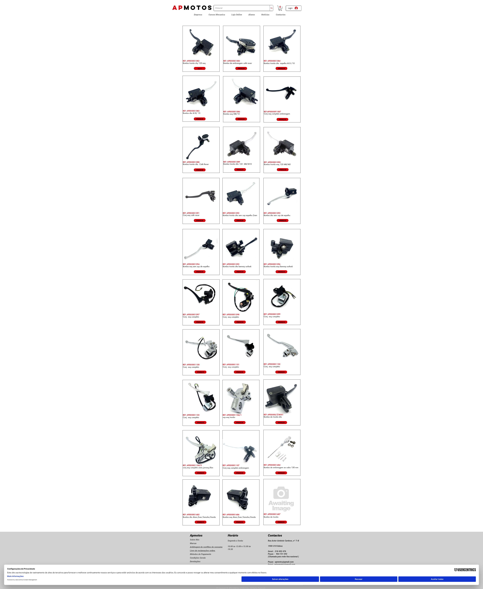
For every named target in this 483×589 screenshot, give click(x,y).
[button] (280, 8)
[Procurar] (271, 8)
